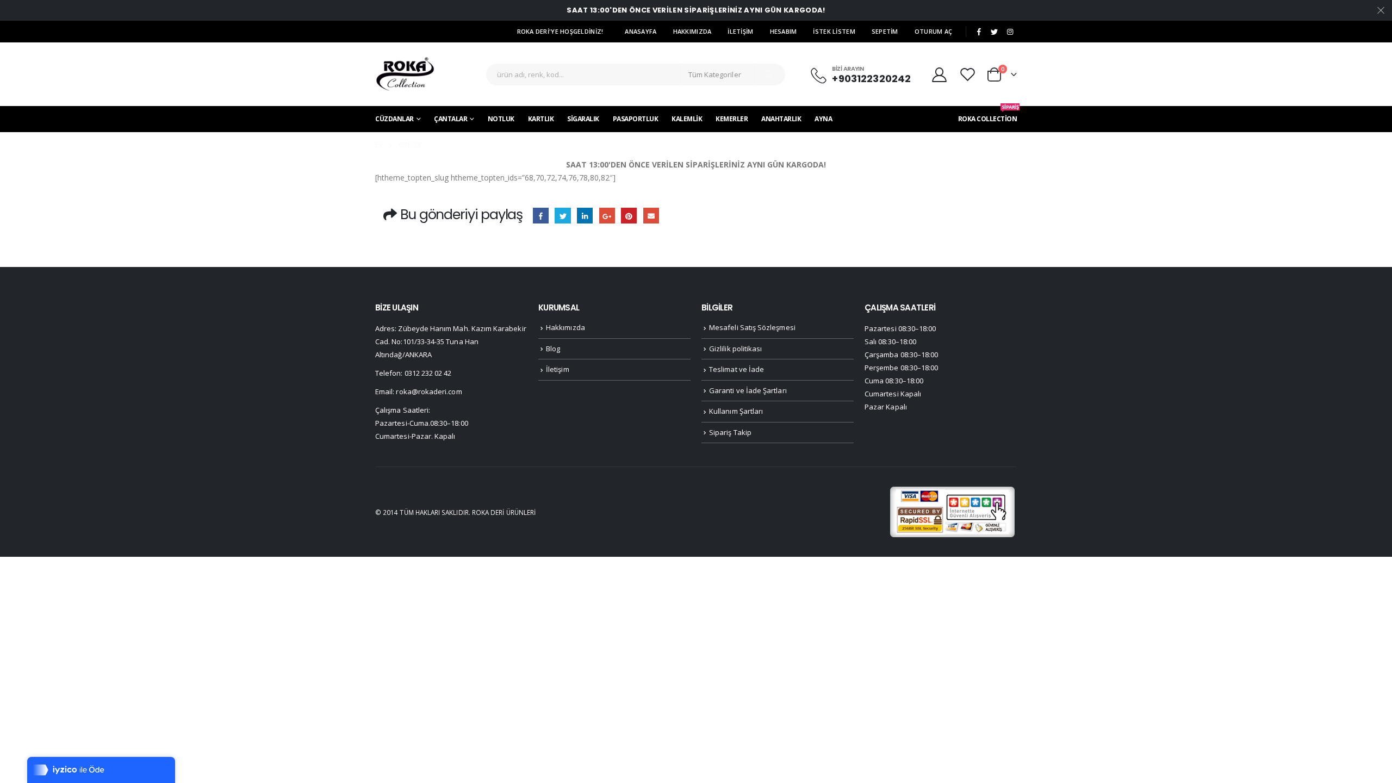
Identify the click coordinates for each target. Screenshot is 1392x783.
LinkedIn (585, 215)
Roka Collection (987, 114)
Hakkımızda (565, 327)
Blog (553, 348)
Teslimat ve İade (736, 369)
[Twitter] (994, 32)
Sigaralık (583, 118)
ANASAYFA (640, 31)
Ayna (823, 118)
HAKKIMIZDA (692, 31)
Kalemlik (687, 118)
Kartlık (541, 118)
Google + (607, 215)
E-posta (651, 215)
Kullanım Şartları (736, 411)
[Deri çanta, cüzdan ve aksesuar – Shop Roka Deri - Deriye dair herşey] (405, 74)
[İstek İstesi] (968, 74)
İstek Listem (834, 31)
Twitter (562, 215)
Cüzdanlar (394, 118)
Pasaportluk (635, 118)
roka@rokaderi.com (429, 391)
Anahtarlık (781, 118)
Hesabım (783, 31)
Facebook (541, 215)
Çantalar (450, 118)
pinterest (629, 215)
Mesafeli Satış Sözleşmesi (752, 327)
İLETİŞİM (740, 31)
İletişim (557, 369)
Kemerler (732, 118)
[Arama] (769, 74)
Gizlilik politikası (735, 348)
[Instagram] (1010, 32)
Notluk (501, 118)
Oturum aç (933, 31)
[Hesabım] (939, 74)
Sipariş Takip (730, 432)
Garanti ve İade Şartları (748, 390)
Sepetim (885, 31)
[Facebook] (979, 32)
